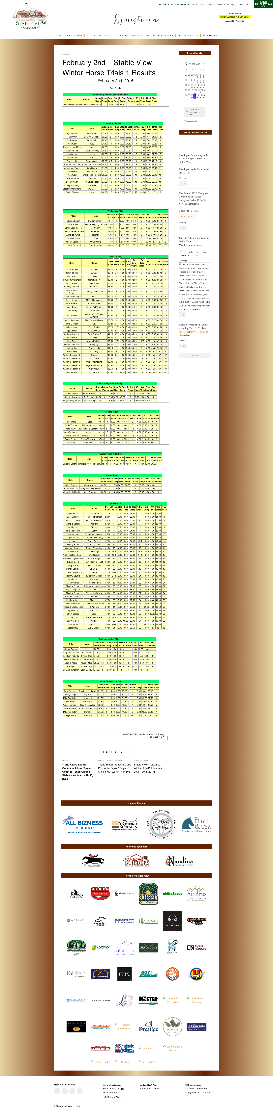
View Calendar (190, 121)
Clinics (66, 54)
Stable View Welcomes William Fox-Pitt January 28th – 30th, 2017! (143, 735)
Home (59, 35)
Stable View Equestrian (65, 1106)
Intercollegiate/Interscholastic (178, 5)
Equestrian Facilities (160, 35)
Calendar (121, 35)
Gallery (137, 35)
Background (74, 35)
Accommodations (188, 35)
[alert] (194, 112)
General (118, 761)
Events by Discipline (99, 35)
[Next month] (203, 63)
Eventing (110, 761)
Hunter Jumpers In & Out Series (234, 16)
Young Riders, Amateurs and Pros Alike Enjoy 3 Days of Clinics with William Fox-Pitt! (114, 768)
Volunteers (207, 5)
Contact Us (242, 5)
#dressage (184, 331)
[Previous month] (186, 63)
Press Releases (224, 5)
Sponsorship (210, 35)
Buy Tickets (187, 216)
